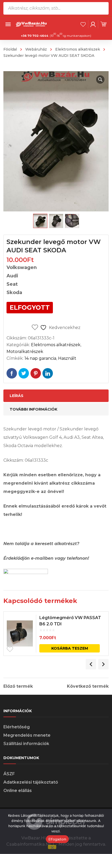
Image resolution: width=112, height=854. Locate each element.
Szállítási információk (26, 743)
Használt (67, 358)
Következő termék (88, 686)
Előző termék (18, 686)
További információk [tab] (33, 409)
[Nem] (52, 847)
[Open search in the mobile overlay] (55, 8)
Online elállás (17, 790)
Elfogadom (57, 839)
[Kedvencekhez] (10, 649)
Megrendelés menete (27, 735)
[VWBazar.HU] (31, 24)
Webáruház (36, 49)
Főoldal (10, 49)
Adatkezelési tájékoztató (30, 782)
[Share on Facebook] (12, 373)
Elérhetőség (16, 726)
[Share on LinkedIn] (47, 373)
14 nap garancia (40, 358)
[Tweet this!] (23, 373)
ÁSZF (9, 773)
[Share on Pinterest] (35, 373)
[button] (100, 79)
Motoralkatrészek (25, 351)
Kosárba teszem (69, 648)
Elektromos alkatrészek (77, 49)
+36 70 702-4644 (34, 36)
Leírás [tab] (16, 395)
